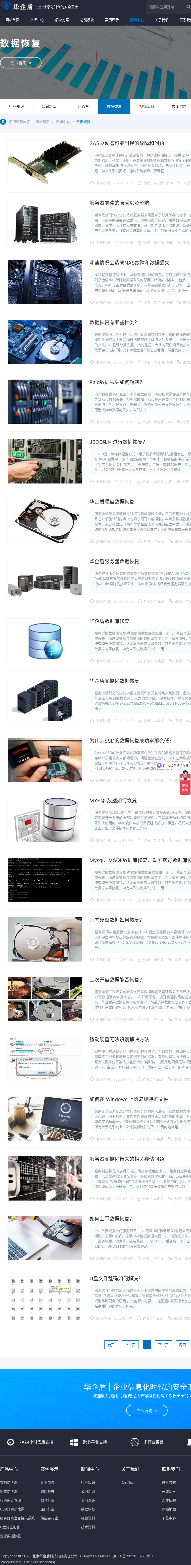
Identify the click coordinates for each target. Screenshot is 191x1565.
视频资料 (146, 106)
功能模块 (87, 20)
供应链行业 (49, 1518)
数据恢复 (114, 106)
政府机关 (47, 1491)
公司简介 (128, 1482)
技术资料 (88, 1527)
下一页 (163, 1345)
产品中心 (37, 20)
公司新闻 (49, 106)
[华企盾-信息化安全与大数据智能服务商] (17, 7)
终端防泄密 (8, 1491)
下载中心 (169, 1518)
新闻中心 (137, 20)
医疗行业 (47, 1509)
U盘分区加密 (10, 1527)
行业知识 (16, 106)
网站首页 (12, 20)
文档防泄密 (8, 1482)
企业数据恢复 (10, 1536)
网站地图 (169, 1509)
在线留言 (169, 1491)
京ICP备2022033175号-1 (133, 1556)
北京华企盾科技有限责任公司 (55, 1556)
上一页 (130, 1345)
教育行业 (47, 1500)
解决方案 (62, 20)
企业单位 (47, 1482)
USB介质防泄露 (12, 1509)
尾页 (182, 1345)
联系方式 (169, 1482)
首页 (111, 1345)
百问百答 (81, 106)
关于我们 (162, 20)
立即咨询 (19, 62)
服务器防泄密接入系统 (17, 1518)
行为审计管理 (10, 1500)
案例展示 (112, 20)
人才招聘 (169, 1500)
